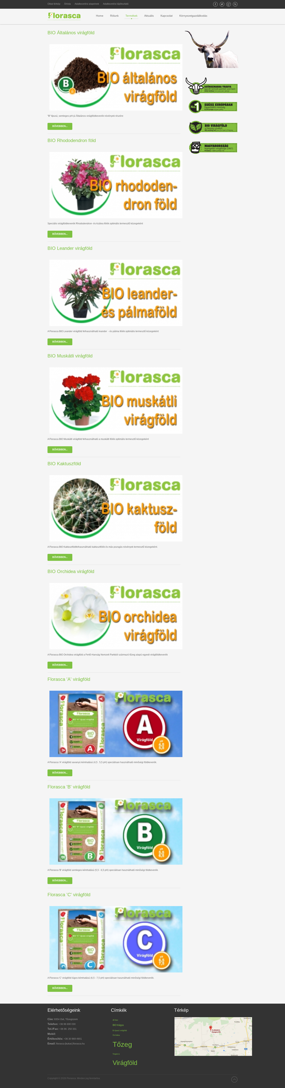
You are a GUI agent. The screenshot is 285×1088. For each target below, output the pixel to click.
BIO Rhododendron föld (72, 140)
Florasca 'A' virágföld (69, 679)
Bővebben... (59, 126)
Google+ (228, 4)
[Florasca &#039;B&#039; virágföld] (115, 832)
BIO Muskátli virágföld (70, 355)
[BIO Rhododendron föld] (115, 186)
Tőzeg (122, 1044)
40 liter (115, 1020)
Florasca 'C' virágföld (69, 894)
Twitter (222, 4)
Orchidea (116, 1035)
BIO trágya (118, 1025)
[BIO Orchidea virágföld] (115, 617)
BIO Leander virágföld (70, 248)
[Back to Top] (234, 1079)
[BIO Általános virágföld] (115, 78)
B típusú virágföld (120, 1030)
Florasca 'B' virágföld (69, 786)
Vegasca (116, 1054)
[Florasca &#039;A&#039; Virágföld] (115, 725)
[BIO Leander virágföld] (115, 294)
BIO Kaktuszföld (64, 463)
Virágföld (125, 1062)
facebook (215, 4)
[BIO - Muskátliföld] (115, 401)
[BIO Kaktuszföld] (115, 509)
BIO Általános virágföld (71, 32)
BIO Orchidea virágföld (71, 571)
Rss (235, 4)
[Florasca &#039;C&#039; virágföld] (115, 940)
